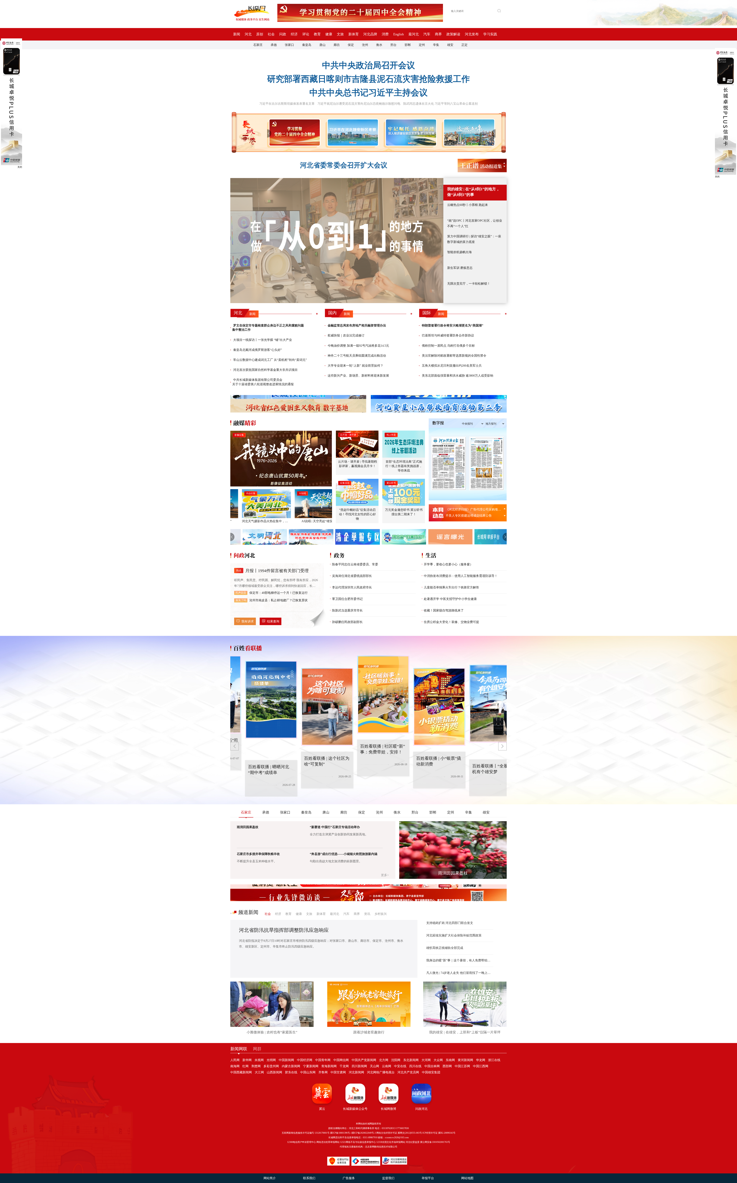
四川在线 (415, 1066)
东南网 (450, 1060)
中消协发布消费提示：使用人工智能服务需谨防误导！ (460, 575)
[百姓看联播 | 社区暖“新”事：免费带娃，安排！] (328, 707)
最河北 (413, 34)
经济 (294, 34)
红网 (245, 1066)
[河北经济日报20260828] (448, 463)
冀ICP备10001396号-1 (341, 1133)
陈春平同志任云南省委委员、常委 (355, 564)
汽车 (426, 34)
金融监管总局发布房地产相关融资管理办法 (357, 325)
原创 (259, 34)
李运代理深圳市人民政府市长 (352, 587)
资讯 (367, 913)
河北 (248, 34)
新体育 (353, 34)
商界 (438, 34)
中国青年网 (322, 1060)
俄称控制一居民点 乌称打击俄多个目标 (448, 345)
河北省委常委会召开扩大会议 (343, 165)
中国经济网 (304, 1060)
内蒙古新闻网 (291, 1066)
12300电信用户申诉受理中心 (301, 1142)
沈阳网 (395, 1060)
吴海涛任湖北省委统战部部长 (352, 575)
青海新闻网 (329, 1066)
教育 (317, 34)
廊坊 (337, 44)
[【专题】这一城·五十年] (468, 132)
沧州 (365, 44)
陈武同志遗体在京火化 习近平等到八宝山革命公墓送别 (440, 103)
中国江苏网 (462, 1066)
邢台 (393, 44)
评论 (305, 34)
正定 (464, 44)
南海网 (235, 1066)
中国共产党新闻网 (364, 1060)
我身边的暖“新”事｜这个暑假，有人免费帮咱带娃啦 (459, 960)
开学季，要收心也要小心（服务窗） (448, 564)
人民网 (235, 1060)
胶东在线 (291, 1072)
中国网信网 (341, 1060)
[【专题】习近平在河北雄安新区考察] (352, 132)
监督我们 (388, 1178)
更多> (385, 875)
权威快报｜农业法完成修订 (346, 335)
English (398, 34)
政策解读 (453, 34)
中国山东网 (308, 1072)
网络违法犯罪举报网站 (328, 1142)
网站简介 (270, 1178)
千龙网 (344, 1066)
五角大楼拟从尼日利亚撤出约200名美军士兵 (452, 365)
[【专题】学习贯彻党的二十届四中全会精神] (294, 132)
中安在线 (400, 1066)
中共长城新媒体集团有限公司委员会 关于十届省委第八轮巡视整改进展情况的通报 (263, 382)
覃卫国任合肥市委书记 (347, 599)
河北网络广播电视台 (381, 1072)
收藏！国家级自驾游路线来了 (444, 610)
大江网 (259, 1072)
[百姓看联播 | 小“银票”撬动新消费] (384, 695)
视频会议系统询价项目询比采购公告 (470, 515)
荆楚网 (256, 1066)
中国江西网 (480, 1066)
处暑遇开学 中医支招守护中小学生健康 (450, 599)
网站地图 (467, 1178)
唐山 (322, 44)
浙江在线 (494, 1060)
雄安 (450, 44)
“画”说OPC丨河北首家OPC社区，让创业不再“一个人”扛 (474, 223)
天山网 (374, 1066)
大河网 (426, 1060)
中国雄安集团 (431, 1072)
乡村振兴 (380, 913)
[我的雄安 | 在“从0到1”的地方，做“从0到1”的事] (336, 240)
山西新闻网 (274, 1072)
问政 (282, 34)
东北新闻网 (411, 1060)
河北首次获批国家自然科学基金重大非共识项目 (265, 369)
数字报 (438, 423)
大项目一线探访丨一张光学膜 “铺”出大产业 (262, 339)
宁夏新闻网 (310, 1066)
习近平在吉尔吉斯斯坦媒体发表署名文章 (287, 103)
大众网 (438, 1060)
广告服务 (349, 1178)
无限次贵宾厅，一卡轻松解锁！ (468, 283)
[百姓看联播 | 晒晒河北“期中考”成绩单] (496, 704)
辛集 (436, 44)
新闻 (236, 34)
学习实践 (490, 34)
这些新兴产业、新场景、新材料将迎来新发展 (358, 375)
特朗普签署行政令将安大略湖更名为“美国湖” (452, 325)
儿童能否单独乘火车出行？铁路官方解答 (451, 587)
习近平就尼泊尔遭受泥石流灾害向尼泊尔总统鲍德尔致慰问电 (358, 103)
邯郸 (408, 44)
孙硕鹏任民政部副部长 (347, 622)
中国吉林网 (432, 1066)
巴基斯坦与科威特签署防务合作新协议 (448, 335)
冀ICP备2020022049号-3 (364, 1133)
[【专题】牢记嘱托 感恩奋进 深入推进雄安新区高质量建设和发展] (410, 132)
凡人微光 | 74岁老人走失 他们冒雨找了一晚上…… (459, 972)
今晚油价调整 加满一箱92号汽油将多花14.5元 (358, 345)
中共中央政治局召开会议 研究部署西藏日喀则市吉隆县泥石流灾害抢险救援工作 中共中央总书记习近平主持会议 (368, 79)
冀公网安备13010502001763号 (435, 1142)
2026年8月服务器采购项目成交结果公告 (472, 509)
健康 (328, 34)
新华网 (247, 1060)
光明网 (271, 1060)
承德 (274, 44)
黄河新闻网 (465, 1060)
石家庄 (258, 44)
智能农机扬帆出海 (459, 252)
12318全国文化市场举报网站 (390, 1142)
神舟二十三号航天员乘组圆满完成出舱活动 (357, 355)
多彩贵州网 (271, 1066)
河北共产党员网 (408, 1072)
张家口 (289, 44)
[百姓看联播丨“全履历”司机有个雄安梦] (440, 707)
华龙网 (480, 1060)
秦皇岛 (306, 44)
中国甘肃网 (338, 1072)
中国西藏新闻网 (241, 1072)
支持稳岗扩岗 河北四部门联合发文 (449, 923)
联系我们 (309, 1178)
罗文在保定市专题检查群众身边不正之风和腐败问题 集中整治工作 (268, 327)
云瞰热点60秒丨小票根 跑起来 (467, 204)
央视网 (259, 1060)
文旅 (340, 34)
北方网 (383, 1060)
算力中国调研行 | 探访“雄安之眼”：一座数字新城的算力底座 (474, 239)
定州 (422, 44)
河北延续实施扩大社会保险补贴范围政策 (454, 935)
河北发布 (472, 34)
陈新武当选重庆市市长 (347, 610)
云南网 (386, 1066)
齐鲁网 (323, 1072)
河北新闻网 (356, 1072)
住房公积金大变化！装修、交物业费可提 (451, 622)
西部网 (447, 1066)
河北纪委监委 (413, 1142)
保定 (351, 44)
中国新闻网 (286, 1060)
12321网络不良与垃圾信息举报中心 (358, 1142)
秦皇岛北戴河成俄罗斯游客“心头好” (257, 349)
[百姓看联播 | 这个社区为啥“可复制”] (272, 700)
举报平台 (428, 1178)
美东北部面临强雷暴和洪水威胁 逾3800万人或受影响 (457, 375)
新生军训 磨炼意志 (460, 267)
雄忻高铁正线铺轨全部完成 (444, 947)
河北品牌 (370, 34)
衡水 (379, 44)
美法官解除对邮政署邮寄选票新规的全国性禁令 (454, 355)
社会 (271, 34)
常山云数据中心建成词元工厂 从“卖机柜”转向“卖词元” (270, 359)
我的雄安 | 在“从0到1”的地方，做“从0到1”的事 (473, 192)
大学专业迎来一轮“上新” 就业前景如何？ (355, 365)
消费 (385, 34)
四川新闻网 (359, 1066)
